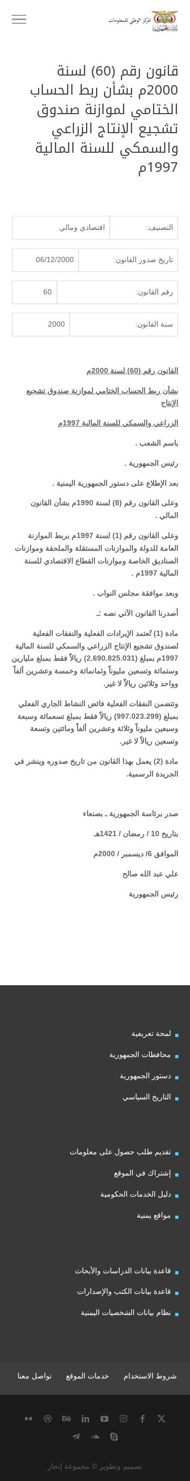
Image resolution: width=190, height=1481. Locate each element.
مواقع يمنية (154, 1215)
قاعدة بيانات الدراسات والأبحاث (123, 1270)
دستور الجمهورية (145, 1075)
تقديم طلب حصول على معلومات (120, 1151)
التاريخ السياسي (146, 1097)
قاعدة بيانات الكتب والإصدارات (124, 1291)
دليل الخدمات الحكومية (135, 1194)
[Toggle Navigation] (19, 21)
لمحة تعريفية (151, 1033)
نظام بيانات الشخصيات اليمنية (126, 1312)
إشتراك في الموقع (142, 1173)
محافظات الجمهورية (140, 1054)
